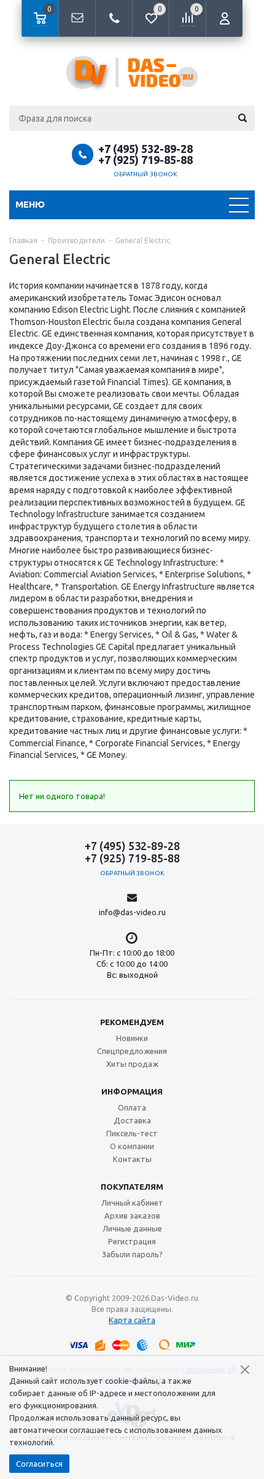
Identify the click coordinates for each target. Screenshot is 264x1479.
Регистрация (132, 1241)
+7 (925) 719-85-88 (145, 160)
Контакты (132, 1159)
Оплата (132, 1107)
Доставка (132, 1120)
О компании (132, 1146)
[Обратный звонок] (113, 18)
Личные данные (132, 1228)
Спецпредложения (132, 1051)
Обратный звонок (145, 174)
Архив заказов (132, 1215)
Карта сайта (132, 1320)
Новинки (132, 1038)
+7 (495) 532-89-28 (145, 148)
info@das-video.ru (132, 912)
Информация (132, 1091)
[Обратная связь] (76, 18)
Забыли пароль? (132, 1254)
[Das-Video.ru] (132, 72)
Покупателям (132, 1186)
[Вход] (224, 18)
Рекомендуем (132, 1022)
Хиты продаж (132, 1063)
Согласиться (39, 1463)
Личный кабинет (132, 1202)
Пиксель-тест (132, 1133)
